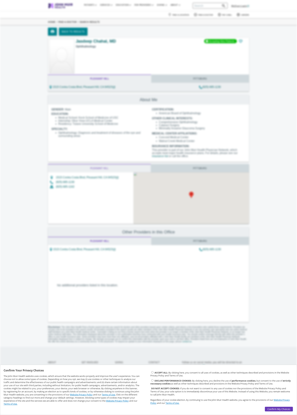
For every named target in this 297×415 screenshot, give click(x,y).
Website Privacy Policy (81, 394)
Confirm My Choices (278, 409)
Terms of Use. (109, 394)
